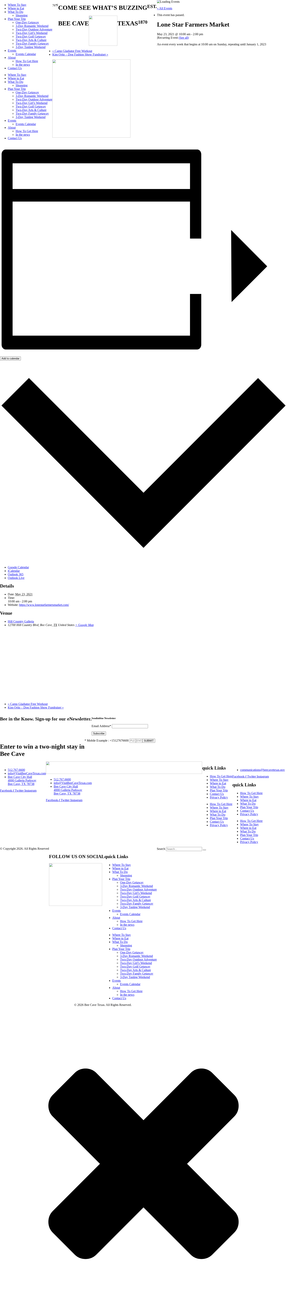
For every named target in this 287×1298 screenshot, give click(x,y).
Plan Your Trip (17, 19)
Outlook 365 (15, 574)
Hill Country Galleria (21, 621)
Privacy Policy (219, 797)
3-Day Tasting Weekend (30, 47)
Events (12, 50)
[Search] (204, 849)
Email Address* (101, 726)
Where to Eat (16, 8)
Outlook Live (16, 577)
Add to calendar (10, 358)
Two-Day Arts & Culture (31, 40)
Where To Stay (17, 4)
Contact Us (15, 68)
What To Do (15, 11)
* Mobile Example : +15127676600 (107, 740)
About (12, 57)
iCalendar (14, 570)
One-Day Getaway (27, 22)
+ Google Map (84, 625)
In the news (23, 64)
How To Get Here (27, 61)
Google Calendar (18, 567)
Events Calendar (26, 54)
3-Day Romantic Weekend (32, 26)
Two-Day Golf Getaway (31, 36)
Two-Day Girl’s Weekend (31, 33)
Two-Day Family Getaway (32, 43)
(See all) (184, 37)
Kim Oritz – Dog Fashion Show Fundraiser (80, 54)
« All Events (164, 8)
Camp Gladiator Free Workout (72, 51)
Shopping (22, 15)
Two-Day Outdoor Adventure (34, 29)
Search (161, 848)
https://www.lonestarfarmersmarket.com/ (44, 604)
